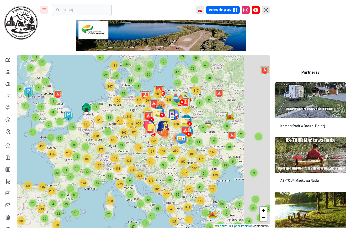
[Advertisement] (310, 33)
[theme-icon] (7, 60)
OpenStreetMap (242, 226)
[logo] (21, 23)
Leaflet (222, 226)
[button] (8, 169)
